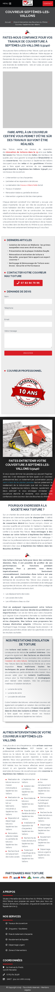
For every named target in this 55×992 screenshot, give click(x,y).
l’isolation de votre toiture (16, 661)
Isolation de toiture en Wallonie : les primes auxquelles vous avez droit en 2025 (29, 246)
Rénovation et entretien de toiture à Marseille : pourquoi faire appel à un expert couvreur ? (29, 257)
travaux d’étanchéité (28, 185)
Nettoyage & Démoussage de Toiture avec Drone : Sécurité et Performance (29, 264)
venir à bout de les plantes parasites (18, 482)
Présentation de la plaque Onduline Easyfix (29, 251)
